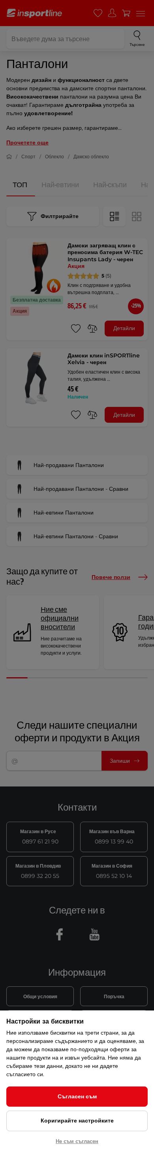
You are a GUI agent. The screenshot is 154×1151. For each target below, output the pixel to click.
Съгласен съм (77, 1096)
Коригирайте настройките (77, 1120)
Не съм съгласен (77, 1141)
